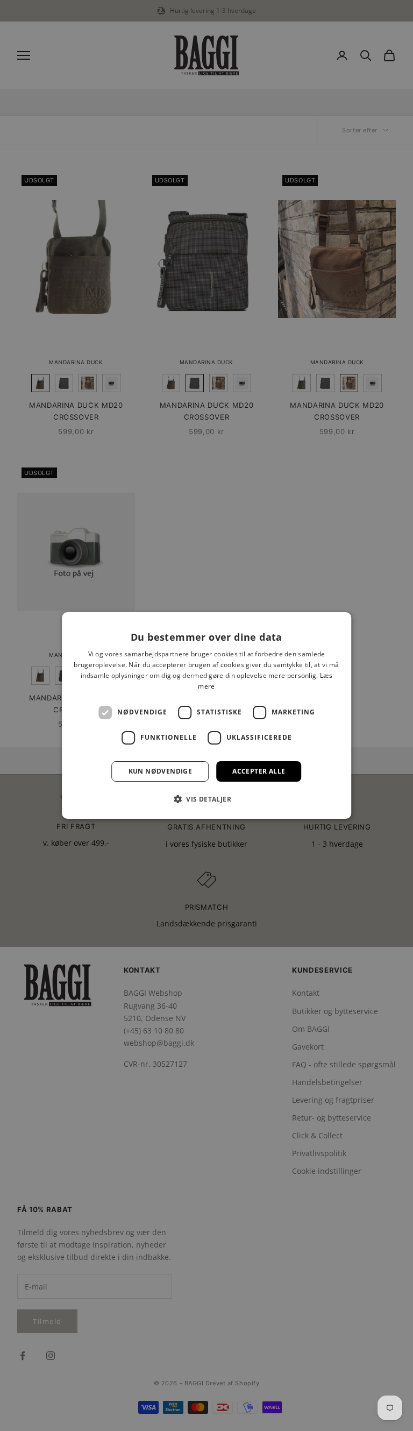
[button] (206, 798)
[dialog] (206, 715)
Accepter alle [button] (258, 771)
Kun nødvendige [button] (161, 771)
